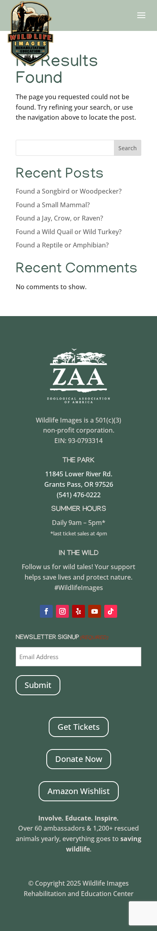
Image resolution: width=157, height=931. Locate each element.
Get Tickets (79, 726)
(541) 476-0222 (79, 494)
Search (127, 148)
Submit (38, 685)
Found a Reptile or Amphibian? (62, 245)
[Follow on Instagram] (62, 611)
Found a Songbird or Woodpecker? (69, 191)
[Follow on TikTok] (110, 611)
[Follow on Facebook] (46, 611)
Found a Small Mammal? (53, 204)
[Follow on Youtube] (94, 611)
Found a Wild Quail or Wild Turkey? (69, 231)
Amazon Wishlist (79, 791)
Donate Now (78, 758)
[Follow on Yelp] (78, 611)
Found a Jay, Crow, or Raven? (59, 218)
